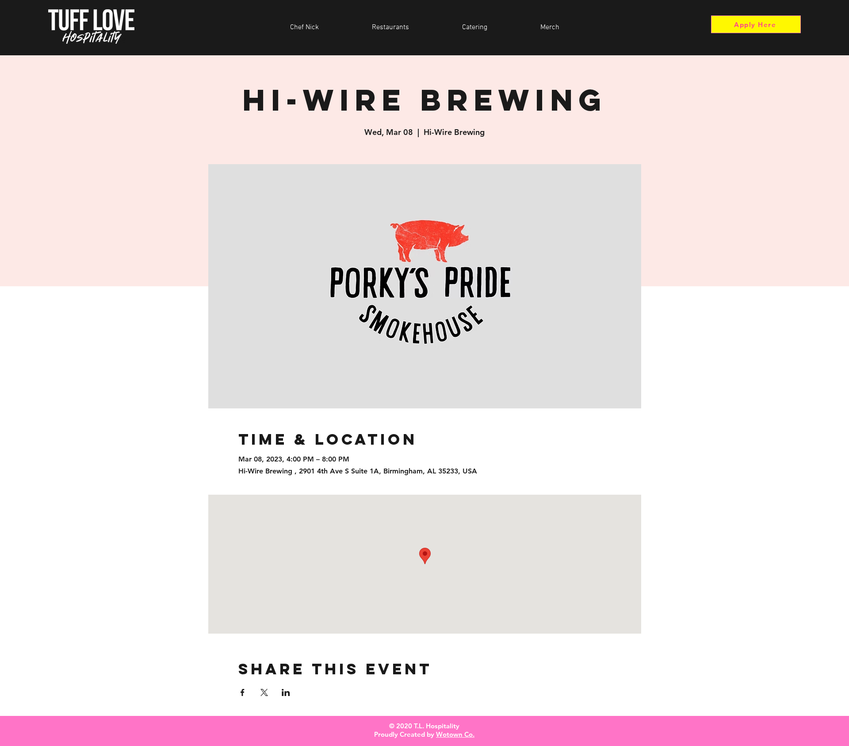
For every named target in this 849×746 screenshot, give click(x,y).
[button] (390, 27)
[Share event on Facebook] (242, 692)
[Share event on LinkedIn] (286, 692)
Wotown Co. (455, 734)
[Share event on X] (264, 692)
